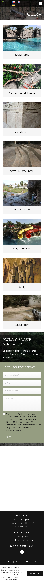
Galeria (35, 562)
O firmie (25, 562)
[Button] (30, 3)
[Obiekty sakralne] (22, 193)
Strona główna (12, 562)
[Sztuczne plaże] (22, 308)
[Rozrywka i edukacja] (22, 232)
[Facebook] (22, 552)
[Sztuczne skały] (22, 38)
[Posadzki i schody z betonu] (22, 154)
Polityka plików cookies (9, 579)
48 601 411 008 (22, 537)
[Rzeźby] (22, 270)
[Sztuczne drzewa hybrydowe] (22, 76)
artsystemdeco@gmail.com (22, 540)
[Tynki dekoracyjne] (22, 115)
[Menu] (41, 3)
